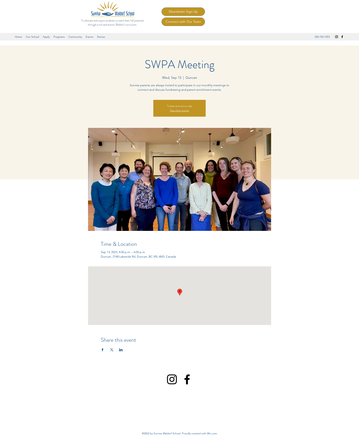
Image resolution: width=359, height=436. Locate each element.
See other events (179, 110)
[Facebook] (342, 37)
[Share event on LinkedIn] (121, 349)
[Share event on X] (111, 349)
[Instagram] (336, 37)
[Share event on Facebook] (102, 349)
